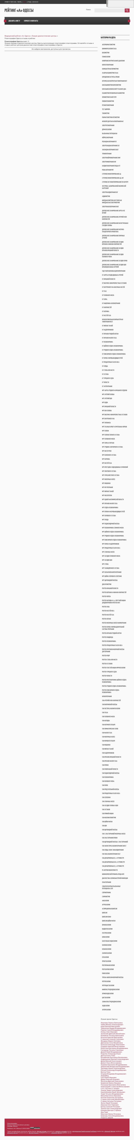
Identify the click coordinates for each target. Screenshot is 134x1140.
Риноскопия (106, 973)
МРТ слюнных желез (108, 552)
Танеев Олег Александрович (111, 1109)
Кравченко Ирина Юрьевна (111, 1083)
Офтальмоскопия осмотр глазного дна (114, 89)
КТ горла (104, 299)
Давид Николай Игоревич (110, 1079)
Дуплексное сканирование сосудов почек (114, 261)
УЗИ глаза (105, 712)
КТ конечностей (106, 307)
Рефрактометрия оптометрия (110, 117)
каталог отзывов (61, 1131)
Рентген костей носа (108, 611)
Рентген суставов (107, 664)
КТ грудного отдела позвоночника (112, 350)
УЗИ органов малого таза (109, 761)
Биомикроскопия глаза (109, 49)
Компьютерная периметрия (110, 69)
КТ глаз (104, 291)
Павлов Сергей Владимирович (112, 1030)
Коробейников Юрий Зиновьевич (113, 1092)
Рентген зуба (106, 607)
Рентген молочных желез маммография (114, 623)
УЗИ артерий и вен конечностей (111, 700)
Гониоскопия (106, 57)
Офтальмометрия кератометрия (111, 85)
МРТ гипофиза (106, 423)
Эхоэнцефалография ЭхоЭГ (110, 150)
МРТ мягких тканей (108, 491)
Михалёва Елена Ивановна (111, 1096)
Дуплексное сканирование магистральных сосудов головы (115, 224)
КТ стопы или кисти (108, 370)
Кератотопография (107, 65)
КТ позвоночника (107, 342)
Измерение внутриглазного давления (113, 61)
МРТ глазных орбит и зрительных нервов (114, 427)
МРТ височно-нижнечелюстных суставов (114, 415)
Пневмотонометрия (108, 101)
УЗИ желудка (106, 721)
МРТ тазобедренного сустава (110, 568)
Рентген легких (106, 619)
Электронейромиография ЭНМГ (111, 158)
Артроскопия (106, 905)
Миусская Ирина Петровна (111, 1114)
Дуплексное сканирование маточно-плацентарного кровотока (113, 230)
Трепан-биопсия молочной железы (112, 977)
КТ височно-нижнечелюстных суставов (114, 283)
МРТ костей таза (107, 463)
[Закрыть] (107, 6)
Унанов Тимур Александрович (112, 1090)
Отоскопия (105, 957)
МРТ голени (105, 431)
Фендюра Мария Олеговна (111, 1041)
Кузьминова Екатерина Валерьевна (114, 1057)
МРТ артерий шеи (107, 398)
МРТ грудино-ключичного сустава (112, 447)
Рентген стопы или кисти (109, 660)
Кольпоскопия (106, 949)
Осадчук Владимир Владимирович (113, 1074)
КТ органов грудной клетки (110, 334)
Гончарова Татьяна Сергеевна (112, 1050)
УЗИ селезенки (106, 797)
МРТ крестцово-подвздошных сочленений (115, 467)
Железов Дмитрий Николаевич (112, 1081)
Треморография (106, 154)
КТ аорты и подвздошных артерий (112, 275)
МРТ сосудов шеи (107, 560)
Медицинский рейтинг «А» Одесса (17, 36)
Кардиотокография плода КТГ (111, 166)
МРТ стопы (105, 564)
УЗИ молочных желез (108, 737)
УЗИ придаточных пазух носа (111, 793)
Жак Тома (104, 1112)
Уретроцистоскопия (108, 985)
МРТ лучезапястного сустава (110, 475)
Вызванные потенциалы (109, 133)
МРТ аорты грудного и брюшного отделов (114, 390)
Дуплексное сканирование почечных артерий (113, 237)
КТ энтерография (107, 386)
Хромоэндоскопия (107, 993)
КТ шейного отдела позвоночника (112, 346)
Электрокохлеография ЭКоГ (110, 207)
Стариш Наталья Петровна (111, 1101)
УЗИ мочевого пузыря (108, 741)
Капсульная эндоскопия (109, 941)
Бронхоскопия (106, 925)
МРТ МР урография (107, 487)
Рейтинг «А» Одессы (19, 10)
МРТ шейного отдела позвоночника (113, 532)
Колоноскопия (106, 945)
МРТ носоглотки (107, 495)
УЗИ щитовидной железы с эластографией (115, 842)
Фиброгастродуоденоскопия (110, 989)
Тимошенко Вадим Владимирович (113, 1028)
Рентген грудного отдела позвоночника (114, 686)
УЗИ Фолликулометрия (109, 818)
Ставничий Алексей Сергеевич (112, 1039)
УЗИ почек (105, 785)
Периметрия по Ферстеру (109, 97)
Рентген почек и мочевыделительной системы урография (113, 628)
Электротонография (108, 125)
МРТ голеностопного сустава (111, 435)
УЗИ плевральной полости (110, 769)
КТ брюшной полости (108, 279)
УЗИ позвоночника (108, 777)
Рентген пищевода (107, 637)
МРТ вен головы (107, 410)
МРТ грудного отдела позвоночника (113, 536)
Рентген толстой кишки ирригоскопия (113, 668)
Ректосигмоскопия (108, 969)
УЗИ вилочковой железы (109, 704)
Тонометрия (105, 113)
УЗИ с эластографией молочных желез (113, 834)
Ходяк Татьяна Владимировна (112, 1094)
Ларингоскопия (107, 953)
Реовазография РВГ (108, 170)
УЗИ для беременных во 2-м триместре (113, 862)
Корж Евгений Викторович (110, 1026)
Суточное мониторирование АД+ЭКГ (113, 178)
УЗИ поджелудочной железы (110, 773)
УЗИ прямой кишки (107, 813)
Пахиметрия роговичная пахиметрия (113, 93)
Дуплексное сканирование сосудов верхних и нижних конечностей (113, 243)
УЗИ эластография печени (109, 838)
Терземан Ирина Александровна (113, 1068)
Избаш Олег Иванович (109, 1032)
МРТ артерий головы (108, 394)
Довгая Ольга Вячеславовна (111, 1063)
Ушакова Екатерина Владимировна (114, 1065)
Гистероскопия (106, 933)
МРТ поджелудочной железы (110, 524)
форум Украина (34, 1132)
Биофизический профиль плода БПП (113, 874)
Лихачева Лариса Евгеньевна (112, 1023)
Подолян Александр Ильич (111, 1054)
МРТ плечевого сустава (109, 516)
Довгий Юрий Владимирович (111, 1052)
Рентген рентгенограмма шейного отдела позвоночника (114, 681)
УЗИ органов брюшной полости (111, 757)
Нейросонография (107, 137)
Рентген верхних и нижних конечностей (114, 592)
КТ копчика (105, 311)
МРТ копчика (106, 459)
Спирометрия (106, 897)
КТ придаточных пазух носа (110, 362)
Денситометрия (106, 584)
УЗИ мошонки (106, 745)
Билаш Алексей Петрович (110, 1107)
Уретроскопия (106, 981)
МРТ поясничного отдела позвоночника (114, 540)
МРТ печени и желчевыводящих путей (113, 512)
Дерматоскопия (106, 129)
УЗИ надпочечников (108, 753)
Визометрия (105, 53)
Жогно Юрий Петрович (109, 1103)
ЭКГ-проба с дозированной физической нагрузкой (114, 187)
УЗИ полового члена (108, 781)
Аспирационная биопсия (109, 909)
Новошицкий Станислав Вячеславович (115, 1087)
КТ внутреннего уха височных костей (113, 287)
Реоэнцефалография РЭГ (109, 141)
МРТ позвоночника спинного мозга (113, 528)
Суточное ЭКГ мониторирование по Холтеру (115, 182)
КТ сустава (105, 374)
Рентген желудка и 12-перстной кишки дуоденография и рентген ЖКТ (114, 601)
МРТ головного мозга (108, 439)
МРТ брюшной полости (109, 406)
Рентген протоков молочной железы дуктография (113, 650)
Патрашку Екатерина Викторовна (113, 1085)
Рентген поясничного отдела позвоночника (110, 691)
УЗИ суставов (106, 809)
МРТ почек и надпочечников (110, 544)
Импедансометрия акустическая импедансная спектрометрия (112, 201)
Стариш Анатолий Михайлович (112, 1099)
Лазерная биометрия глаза (110, 73)
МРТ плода (105, 520)
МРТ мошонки (106, 483)
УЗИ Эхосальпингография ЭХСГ (111, 854)
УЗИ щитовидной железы (109, 830)
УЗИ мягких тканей (107, 749)
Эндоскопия (106, 1006)
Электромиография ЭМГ (109, 162)
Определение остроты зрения (110, 77)
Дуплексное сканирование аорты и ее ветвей (113, 212)
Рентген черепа (106, 596)
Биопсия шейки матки (108, 921)
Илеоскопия (105, 937)
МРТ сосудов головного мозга (111, 556)
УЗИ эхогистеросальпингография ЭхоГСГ (114, 846)
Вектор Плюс (105, 1072)
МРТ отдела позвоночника (110, 507)
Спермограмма (106, 892)
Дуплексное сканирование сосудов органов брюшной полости (113, 249)
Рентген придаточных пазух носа (112, 645)
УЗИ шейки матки (107, 822)
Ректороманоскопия (108, 965)
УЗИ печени (105, 765)
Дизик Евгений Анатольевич (111, 1061)
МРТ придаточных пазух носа (111, 548)
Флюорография (107, 696)
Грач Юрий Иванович (108, 1077)
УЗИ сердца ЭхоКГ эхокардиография (113, 850)
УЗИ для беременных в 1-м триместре (113, 858)
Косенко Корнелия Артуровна (112, 1098)
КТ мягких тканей (107, 326)
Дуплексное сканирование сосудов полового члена (113, 255)
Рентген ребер (106, 656)
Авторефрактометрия (108, 45)
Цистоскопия (106, 998)
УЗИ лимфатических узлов (110, 729)
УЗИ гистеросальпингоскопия (111, 708)
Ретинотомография (108, 105)
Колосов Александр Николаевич (113, 1045)
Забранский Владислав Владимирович (115, 1067)
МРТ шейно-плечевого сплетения (112, 576)
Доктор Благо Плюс (108, 1056)
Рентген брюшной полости (110, 588)
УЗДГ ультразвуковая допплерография (113, 271)
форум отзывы (42, 1131)
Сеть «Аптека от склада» (110, 1088)
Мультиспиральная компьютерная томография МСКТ (112, 320)
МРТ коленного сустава (109, 455)
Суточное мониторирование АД (111, 174)
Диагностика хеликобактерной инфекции (115, 878)
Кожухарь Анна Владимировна (112, 1116)
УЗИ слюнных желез (108, 801)
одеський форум (12, 1132)
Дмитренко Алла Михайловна (112, 1043)
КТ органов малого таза (109, 338)
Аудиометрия (106, 196)
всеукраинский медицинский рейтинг (84, 1131)
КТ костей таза (106, 315)
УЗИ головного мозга (108, 717)
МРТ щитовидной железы (110, 580)
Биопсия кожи (106, 917)
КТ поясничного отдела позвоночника (114, 354)
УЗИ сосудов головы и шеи (110, 805)
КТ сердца (105, 366)
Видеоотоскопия (107, 929)
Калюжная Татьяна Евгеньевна (112, 1036)
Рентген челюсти (107, 676)
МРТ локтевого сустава (109, 471)
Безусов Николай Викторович (112, 1037)
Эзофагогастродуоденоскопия (111, 1002)
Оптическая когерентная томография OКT (114, 81)
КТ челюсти (105, 382)
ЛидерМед (105, 1076)
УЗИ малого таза (107, 733)
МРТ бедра (105, 402)
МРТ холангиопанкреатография (111, 572)
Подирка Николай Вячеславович (113, 1046)
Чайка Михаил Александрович (112, 1025)
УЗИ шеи (104, 826)
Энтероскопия (106, 1010)
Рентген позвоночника (109, 641)
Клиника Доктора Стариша (111, 1110)
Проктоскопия (106, 961)
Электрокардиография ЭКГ (110, 192)
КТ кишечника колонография (111, 303)
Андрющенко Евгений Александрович (115, 1059)
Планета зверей (107, 1118)
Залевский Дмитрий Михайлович (113, 1034)
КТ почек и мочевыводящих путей (112, 358)
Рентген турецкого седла (109, 672)
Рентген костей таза (108, 615)
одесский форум (109, 1131)
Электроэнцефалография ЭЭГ (110, 146)
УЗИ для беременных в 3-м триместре (113, 866)
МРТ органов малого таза (109, 503)
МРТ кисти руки (106, 451)
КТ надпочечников (107, 330)
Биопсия (104, 913)
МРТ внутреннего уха (108, 419)
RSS (24, 2)
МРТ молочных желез (108, 479)
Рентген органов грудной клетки (111, 633)
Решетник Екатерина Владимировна (114, 1048)
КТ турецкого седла (108, 378)
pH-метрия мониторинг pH (110, 870)
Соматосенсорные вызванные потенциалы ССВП (111, 887)
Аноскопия (105, 901)
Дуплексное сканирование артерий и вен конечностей (114, 218)
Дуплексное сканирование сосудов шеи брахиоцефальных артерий (114, 266)
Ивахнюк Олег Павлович (110, 1105)
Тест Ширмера (106, 109)
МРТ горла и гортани (108, 443)
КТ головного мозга (108, 295)
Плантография (106, 882)
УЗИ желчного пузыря (108, 725)
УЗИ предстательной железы (110, 789)
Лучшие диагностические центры (44, 36)
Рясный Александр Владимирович (113, 1070)
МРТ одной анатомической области (113, 499)
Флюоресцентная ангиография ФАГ (113, 121)
